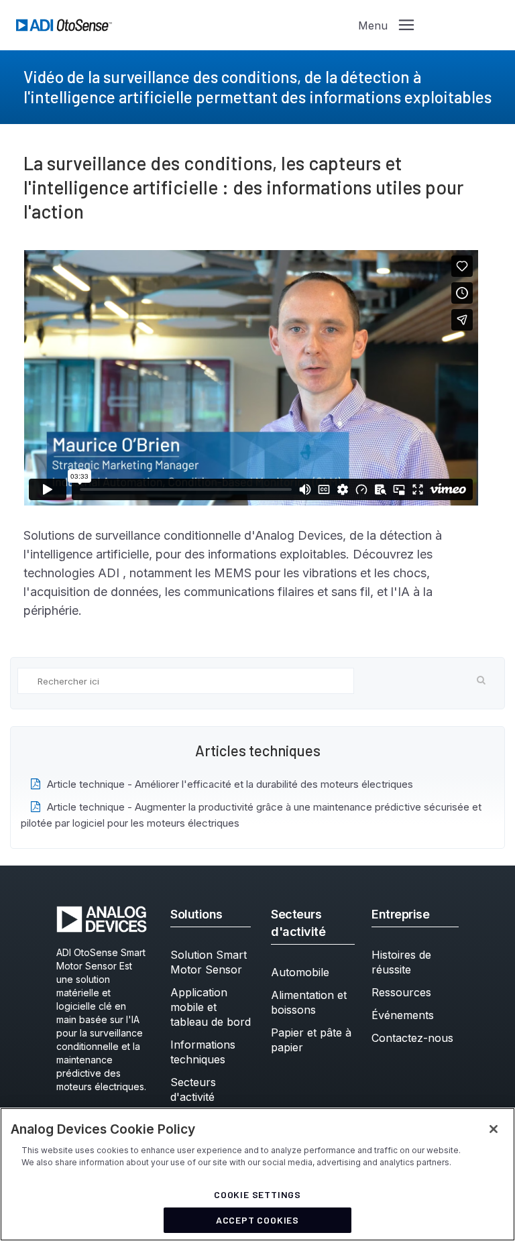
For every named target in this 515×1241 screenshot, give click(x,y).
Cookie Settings (257, 1194)
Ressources (401, 992)
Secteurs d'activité (193, 1089)
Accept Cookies (257, 1220)
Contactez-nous (412, 1038)
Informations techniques (202, 1052)
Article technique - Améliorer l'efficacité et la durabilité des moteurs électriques (230, 784)
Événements (402, 1015)
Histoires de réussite (401, 962)
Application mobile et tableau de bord (210, 1007)
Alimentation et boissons (309, 1002)
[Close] (493, 1129)
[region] (257, 1174)
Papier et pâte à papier (311, 1040)
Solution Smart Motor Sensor (208, 962)
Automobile (300, 972)
